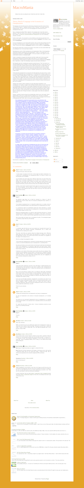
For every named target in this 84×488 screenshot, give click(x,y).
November (58, 120)
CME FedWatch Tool (57, 32)
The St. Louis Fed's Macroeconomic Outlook (25, 439)
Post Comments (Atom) (34, 407)
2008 (56, 152)
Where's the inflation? (21, 468)
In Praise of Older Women (60, 133)
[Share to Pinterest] (38, 162)
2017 (56, 105)
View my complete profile (58, 28)
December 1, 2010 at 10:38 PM (27, 358)
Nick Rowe (18, 320)
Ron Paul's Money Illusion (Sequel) (23, 452)
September (58, 138)
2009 (56, 150)
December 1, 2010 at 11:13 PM (26, 365)
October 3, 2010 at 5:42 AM (26, 320)
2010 (56, 117)
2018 (56, 104)
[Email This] (33, 162)
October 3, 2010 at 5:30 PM (27, 334)
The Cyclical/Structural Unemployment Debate (60, 124)
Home (32, 400)
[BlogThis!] (34, 162)
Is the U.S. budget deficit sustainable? (24, 445)
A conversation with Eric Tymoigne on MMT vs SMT (27, 422)
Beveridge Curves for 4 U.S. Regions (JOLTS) (60, 127)
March (57, 146)
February (57, 148)
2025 (56, 92)
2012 (56, 114)
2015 (56, 109)
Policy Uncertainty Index (57, 35)
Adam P (17, 169)
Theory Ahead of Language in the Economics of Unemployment (37, 159)
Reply (17, 191)
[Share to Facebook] (36, 162)
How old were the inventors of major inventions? (26, 432)
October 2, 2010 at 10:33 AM (25, 169)
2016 (56, 107)
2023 (56, 95)
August (57, 139)
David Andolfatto (19, 195)
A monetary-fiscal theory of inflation (18, 429)
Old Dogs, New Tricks (59, 131)
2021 (56, 99)
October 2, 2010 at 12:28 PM (25, 224)
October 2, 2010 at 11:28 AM (30, 195)
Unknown (18, 365)
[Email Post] (30, 162)
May (56, 143)
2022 (56, 97)
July (56, 141)
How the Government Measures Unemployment (30, 34)
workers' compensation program (27, 374)
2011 (56, 115)
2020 (56, 100)
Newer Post (16, 400)
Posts (56, 159)
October (57, 122)
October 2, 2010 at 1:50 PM (30, 311)
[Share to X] (35, 162)
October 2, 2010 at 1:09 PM (30, 261)
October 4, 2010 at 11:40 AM (30, 346)
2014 (56, 110)
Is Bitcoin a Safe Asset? (21, 462)
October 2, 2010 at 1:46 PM (25, 291)
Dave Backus (18, 334)
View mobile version (32, 402)
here (19, 35)
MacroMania (23, 7)
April (57, 144)
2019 (56, 102)
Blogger (47, 478)
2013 (56, 112)
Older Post (48, 400)
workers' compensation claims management (39, 373)
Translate (62, 50)
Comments (57, 161)
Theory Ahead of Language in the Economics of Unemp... (61, 136)
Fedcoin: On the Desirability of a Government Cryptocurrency (28, 416)
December (58, 118)
